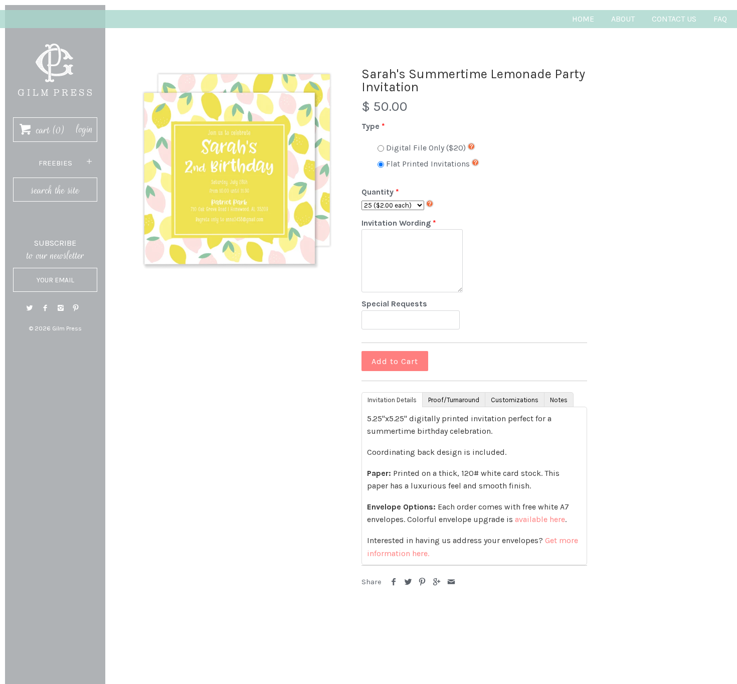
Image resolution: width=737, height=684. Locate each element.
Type (370, 126)
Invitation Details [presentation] (392, 400)
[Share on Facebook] (394, 582)
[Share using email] (451, 582)
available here (540, 519)
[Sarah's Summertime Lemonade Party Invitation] (237, 169)
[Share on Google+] (437, 582)
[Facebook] (45, 308)
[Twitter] (29, 308)
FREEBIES (55, 162)
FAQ (720, 19)
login (84, 129)
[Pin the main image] (422, 582)
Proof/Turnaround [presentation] (453, 400)
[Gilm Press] (55, 39)
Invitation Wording (396, 223)
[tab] (391, 399)
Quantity (377, 192)
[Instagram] (60, 308)
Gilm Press (67, 328)
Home (583, 19)
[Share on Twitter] (408, 582)
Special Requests (394, 303)
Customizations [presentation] (514, 400)
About (623, 19)
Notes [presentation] (559, 400)
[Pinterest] (75, 308)
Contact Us (674, 19)
